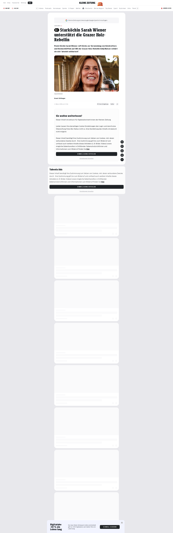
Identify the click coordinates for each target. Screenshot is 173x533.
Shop (8, 2)
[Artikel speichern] (122, 150)
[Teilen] (122, 155)
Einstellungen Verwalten (87, 158)
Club (4, 2)
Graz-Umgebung (103, 104)
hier (88, 149)
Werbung (23, 2)
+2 (117, 104)
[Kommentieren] (122, 146)
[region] (87, 8)
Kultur (112, 104)
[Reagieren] (122, 142)
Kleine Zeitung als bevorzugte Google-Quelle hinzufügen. (88, 20)
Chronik (57, 25)
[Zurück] (37, 8)
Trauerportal (15, 2)
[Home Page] (87, 3)
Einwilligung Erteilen (86, 154)
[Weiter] (137, 8)
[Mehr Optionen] (122, 159)
